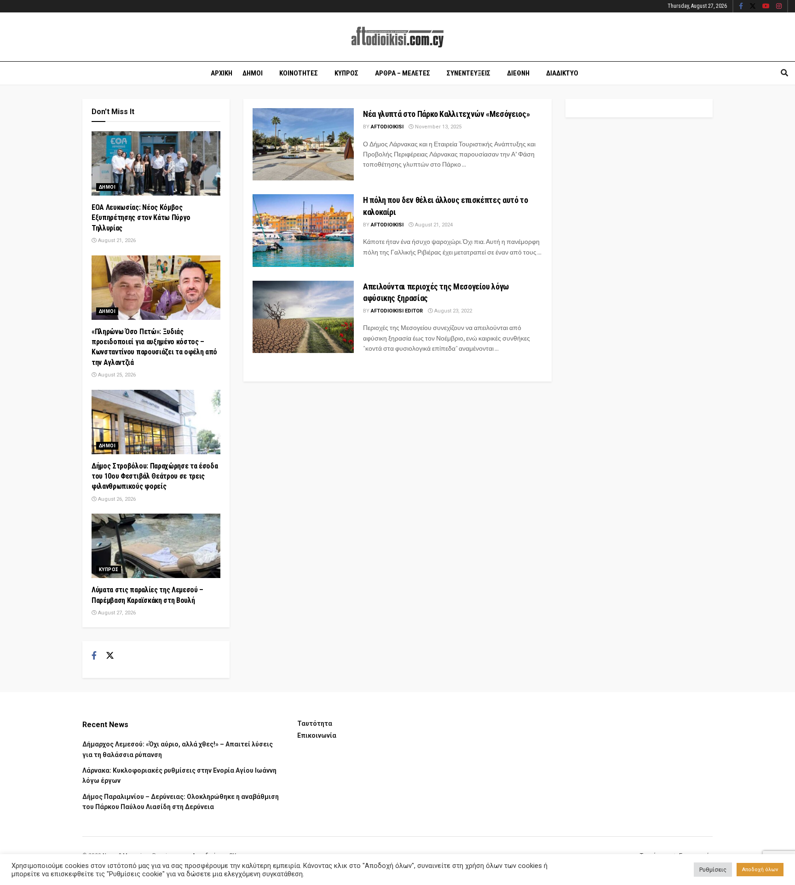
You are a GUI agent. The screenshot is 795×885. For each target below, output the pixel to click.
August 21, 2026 (116, 240)
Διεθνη (518, 73)
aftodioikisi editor (397, 311)
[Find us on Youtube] (766, 6)
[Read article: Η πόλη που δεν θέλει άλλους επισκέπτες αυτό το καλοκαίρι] (303, 230)
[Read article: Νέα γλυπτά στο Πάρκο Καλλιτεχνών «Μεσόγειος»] (303, 144)
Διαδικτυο (562, 73)
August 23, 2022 (452, 311)
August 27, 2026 (116, 613)
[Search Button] (784, 73)
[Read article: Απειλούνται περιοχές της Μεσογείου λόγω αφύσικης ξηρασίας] (303, 317)
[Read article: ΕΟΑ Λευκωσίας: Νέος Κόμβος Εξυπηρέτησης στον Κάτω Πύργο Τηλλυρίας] (156, 163)
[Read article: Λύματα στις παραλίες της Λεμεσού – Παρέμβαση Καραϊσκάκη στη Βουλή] (156, 546)
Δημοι (252, 73)
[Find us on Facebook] (741, 6)
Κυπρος (346, 73)
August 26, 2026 (116, 499)
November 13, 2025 (437, 127)
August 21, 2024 (433, 225)
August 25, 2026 (116, 375)
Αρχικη (221, 73)
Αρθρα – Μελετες (402, 73)
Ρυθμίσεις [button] (712, 869)
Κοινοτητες (298, 73)
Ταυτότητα (314, 723)
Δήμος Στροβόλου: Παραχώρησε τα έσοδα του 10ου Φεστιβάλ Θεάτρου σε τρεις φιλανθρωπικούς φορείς (155, 476)
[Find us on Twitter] (752, 6)
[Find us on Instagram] (779, 6)
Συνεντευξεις (468, 73)
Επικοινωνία (316, 735)
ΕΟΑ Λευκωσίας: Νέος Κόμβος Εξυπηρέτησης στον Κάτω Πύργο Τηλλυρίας (141, 217)
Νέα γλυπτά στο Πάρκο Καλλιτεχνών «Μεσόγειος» (446, 114)
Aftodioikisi (387, 127)
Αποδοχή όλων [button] (760, 870)
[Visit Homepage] (397, 37)
